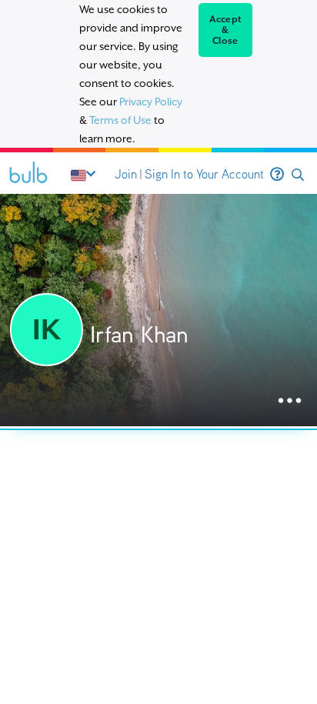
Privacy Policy (150, 101)
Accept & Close (225, 30)
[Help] (277, 174)
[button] (298, 175)
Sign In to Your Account (204, 174)
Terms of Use (120, 120)
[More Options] (290, 401)
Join (126, 174)
